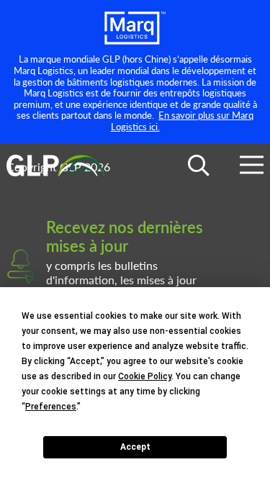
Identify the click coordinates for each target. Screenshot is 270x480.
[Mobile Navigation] (252, 167)
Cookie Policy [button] (144, 376)
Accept (135, 447)
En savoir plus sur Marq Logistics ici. (182, 120)
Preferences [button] (50, 407)
